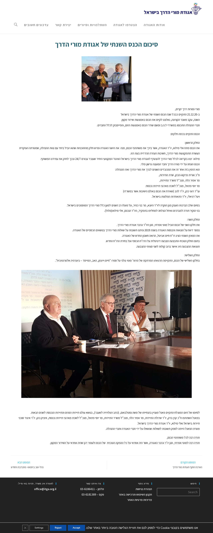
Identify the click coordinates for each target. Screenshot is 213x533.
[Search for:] (178, 492)
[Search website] (16, 25)
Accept (76, 527)
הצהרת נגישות (144, 489)
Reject (58, 527)
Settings (39, 527)
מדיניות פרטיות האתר (139, 500)
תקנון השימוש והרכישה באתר (135, 494)
